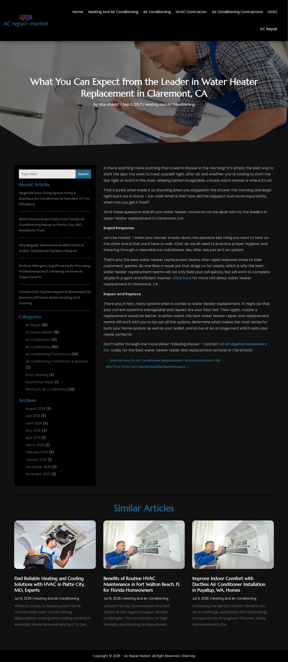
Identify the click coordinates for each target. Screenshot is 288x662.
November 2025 (38, 474)
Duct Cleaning (37, 375)
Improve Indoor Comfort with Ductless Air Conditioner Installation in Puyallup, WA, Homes (228, 584)
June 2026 (34, 423)
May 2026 (33, 430)
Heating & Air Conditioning (46, 389)
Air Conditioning (157, 11)
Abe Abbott (109, 104)
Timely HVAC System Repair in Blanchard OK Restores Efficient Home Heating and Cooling (55, 297)
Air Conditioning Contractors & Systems (57, 361)
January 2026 (36, 459)
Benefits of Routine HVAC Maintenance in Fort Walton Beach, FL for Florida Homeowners (142, 584)
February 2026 (37, 452)
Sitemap (189, 656)
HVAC (273, 11)
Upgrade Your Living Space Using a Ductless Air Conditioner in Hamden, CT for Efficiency (54, 198)
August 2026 (35, 408)
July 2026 (33, 416)
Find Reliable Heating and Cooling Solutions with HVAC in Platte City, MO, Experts (49, 584)
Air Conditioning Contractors (237, 11)
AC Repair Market (39, 332)
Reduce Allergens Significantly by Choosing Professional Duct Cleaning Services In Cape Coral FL (54, 271)
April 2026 (33, 437)
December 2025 (38, 467)
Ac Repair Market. (137, 656)
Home (77, 11)
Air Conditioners (38, 339)
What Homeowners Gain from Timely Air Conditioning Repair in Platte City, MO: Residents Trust (52, 225)
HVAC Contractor (191, 11)
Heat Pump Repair (40, 382)
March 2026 (35, 445)
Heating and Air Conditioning (113, 11)
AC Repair (269, 29)
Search (83, 174)
